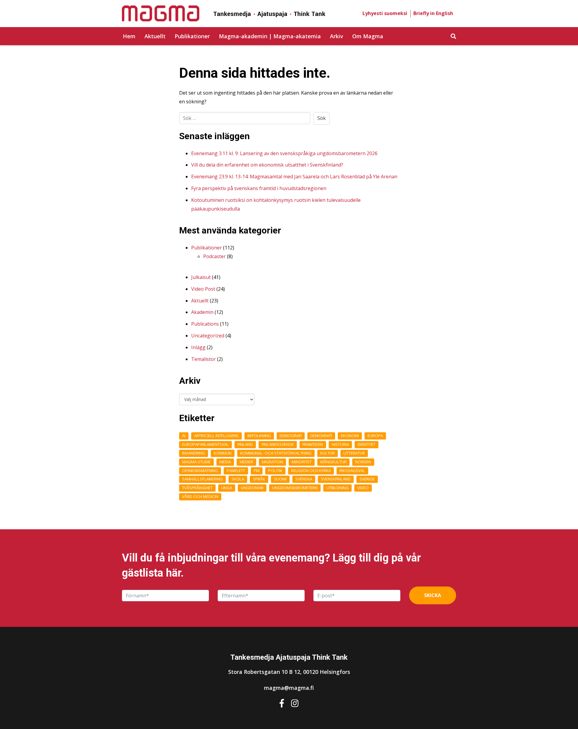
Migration (272, 462)
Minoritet (302, 462)
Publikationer (192, 36)
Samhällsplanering (202, 479)
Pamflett (236, 470)
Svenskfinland (336, 479)
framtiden (313, 444)
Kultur (327, 453)
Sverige (367, 479)
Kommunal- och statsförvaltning (276, 453)
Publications (205, 324)
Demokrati (321, 435)
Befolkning (259, 435)
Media (225, 462)
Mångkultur (333, 462)
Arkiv (336, 36)
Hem (129, 36)
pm (256, 470)
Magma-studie (196, 462)
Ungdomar (252, 487)
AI (183, 435)
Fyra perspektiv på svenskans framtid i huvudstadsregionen (258, 188)
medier (246, 462)
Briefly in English (433, 13)
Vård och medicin (200, 496)
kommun (223, 453)
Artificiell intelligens (216, 435)
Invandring (193, 453)
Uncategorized (207, 335)
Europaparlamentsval (205, 444)
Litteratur (354, 453)
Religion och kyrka (311, 470)
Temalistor (203, 359)
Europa (375, 435)
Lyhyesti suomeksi (384, 13)
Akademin (202, 312)
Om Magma (367, 36)
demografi (291, 435)
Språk (259, 479)
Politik (275, 470)
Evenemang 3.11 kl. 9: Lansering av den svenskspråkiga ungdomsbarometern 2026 (284, 153)
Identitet (366, 444)
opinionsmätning (200, 470)
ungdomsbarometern (295, 487)
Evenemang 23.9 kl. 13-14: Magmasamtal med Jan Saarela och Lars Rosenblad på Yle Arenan (294, 176)
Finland (245, 444)
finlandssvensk (278, 444)
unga (226, 487)
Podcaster (214, 256)
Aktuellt (155, 36)
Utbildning (337, 487)
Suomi (280, 479)
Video (363, 487)
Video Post (203, 289)
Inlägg (198, 347)
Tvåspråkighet (197, 487)
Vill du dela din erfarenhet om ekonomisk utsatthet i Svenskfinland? (267, 164)
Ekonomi (350, 435)
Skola (238, 479)
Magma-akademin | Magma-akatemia (270, 36)
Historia (340, 444)
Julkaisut (201, 277)
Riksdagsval (352, 470)
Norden (363, 462)
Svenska (303, 479)
